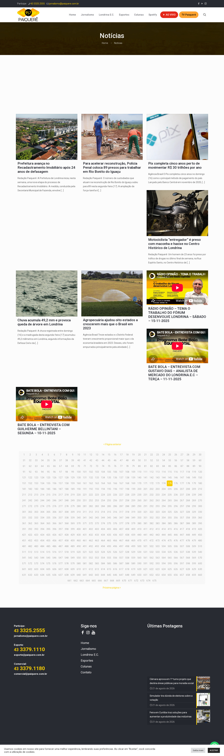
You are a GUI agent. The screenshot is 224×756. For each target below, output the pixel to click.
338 (67, 517)
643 (97, 575)
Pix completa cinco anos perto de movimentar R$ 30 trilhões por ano (175, 165)
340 (79, 517)
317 (121, 512)
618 (127, 569)
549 (73, 557)
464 (103, 540)
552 (91, 557)
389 (194, 523)
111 (145, 472)
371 (85, 523)
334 (42, 517)
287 (121, 506)
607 (60, 569)
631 (24, 575)
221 (85, 494)
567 (182, 557)
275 (48, 506)
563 (158, 557)
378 (127, 523)
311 (85, 512)
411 (145, 529)
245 (48, 500)
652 (151, 575)
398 (67, 529)
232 (151, 494)
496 (115, 546)
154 (42, 483)
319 (133, 512)
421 (24, 535)
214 (42, 494)
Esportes (87, 660)
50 (139, 460)
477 (182, 540)
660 (200, 575)
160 (79, 483)
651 (145, 575)
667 (106, 580)
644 (103, 575)
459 (73, 540)
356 (176, 517)
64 (42, 466)
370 (79, 523)
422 (30, 535)
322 (151, 512)
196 (115, 489)
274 (42, 506)
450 (200, 535)
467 (121, 540)
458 (67, 540)
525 (109, 552)
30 (200, 454)
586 (115, 563)
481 (24, 546)
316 (115, 512)
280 (79, 506)
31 (24, 460)
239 (194, 494)
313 (97, 512)
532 (151, 552)
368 (67, 523)
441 (145, 535)
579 (73, 563)
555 (109, 557)
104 (103, 472)
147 (182, 477)
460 (79, 540)
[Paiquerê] (28, 14)
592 (151, 563)
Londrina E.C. (90, 655)
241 (24, 500)
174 (164, 483)
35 (48, 460)
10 (78, 454)
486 (54, 546)
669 (118, 580)
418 (188, 529)
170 (139, 483)
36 (54, 460)
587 (121, 563)
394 (42, 529)
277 (60, 506)
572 (30, 563)
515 (48, 552)
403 (97, 529)
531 (145, 552)
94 (42, 472)
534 (164, 552)
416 (176, 529)
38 (66, 460)
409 (133, 529)
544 (42, 557)
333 (36, 517)
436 (115, 535)
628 (188, 569)
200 (139, 489)
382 (151, 523)
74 (103, 466)
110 (139, 472)
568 (188, 557)
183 (36, 489)
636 (54, 575)
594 (164, 563)
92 (30, 472)
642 (91, 575)
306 (54, 512)
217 (60, 494)
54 (163, 460)
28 (188, 454)
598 (188, 563)
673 (142, 580)
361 (24, 523)
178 (188, 483)
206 (176, 489)
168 (127, 483)
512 (30, 552)
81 (145, 466)
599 (194, 563)
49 (133, 460)
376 (115, 523)
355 (170, 517)
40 (78, 460)
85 (169, 466)
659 (194, 575)
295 (170, 506)
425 (48, 535)
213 (36, 494)
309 (73, 512)
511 (24, 552)
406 (115, 529)
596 (176, 563)
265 (170, 500)
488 (67, 546)
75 (109, 466)
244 (42, 500)
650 (139, 575)
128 (67, 477)
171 (145, 483)
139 (133, 477)
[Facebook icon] (198, 3)
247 (60, 500)
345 (109, 517)
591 (145, 563)
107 (121, 472)
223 (97, 494)
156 (54, 483)
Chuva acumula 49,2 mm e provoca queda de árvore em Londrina (44, 322)
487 (60, 546)
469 (133, 540)
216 (54, 494)
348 (127, 517)
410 (139, 529)
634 (42, 575)
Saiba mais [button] (198, 750)
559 (133, 557)
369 (73, 523)
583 (97, 563)
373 (97, 523)
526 (115, 552)
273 (36, 506)
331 (24, 517)
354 (164, 517)
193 (97, 489)
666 (100, 580)
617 (121, 569)
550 (79, 557)
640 (79, 575)
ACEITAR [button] (214, 750)
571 (24, 563)
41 (84, 460)
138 (127, 477)
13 (97, 454)
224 (103, 494)
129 (73, 477)
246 (54, 500)
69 (72, 466)
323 (158, 512)
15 (109, 454)
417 (182, 529)
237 (182, 494)
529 (133, 552)
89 (194, 466)
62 (30, 466)
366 (54, 523)
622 (151, 569)
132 (91, 477)
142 (151, 477)
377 (121, 523)
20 (139, 454)
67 (60, 466)
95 (48, 472)
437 (121, 535)
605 (48, 569)
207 (182, 489)
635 (48, 575)
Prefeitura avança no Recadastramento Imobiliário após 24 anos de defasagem (46, 167)
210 (200, 489)
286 (115, 506)
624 (164, 569)
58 (188, 460)
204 (164, 489)
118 (188, 472)
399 (73, 529)
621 (145, 569)
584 (103, 563)
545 (48, 557)
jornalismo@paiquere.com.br (64, 3)
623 (158, 569)
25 (169, 454)
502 (151, 546)
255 (109, 500)
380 (139, 523)
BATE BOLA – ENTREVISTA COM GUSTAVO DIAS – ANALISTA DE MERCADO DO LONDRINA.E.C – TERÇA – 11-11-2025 (174, 373)
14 (103, 454)
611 (85, 569)
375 (109, 523)
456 (54, 540)
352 (151, 517)
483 (36, 546)
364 (42, 523)
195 (109, 489)
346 (115, 517)
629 (194, 569)
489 (73, 546)
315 (109, 512)
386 (176, 523)
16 (115, 454)
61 (24, 466)
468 (127, 540)
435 (109, 535)
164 (103, 483)
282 (91, 506)
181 (24, 489)
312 (91, 512)
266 (176, 500)
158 (67, 483)
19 (133, 454)
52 (151, 460)
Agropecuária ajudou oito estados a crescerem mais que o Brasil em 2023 (110, 324)
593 (158, 563)
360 (200, 517)
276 (54, 506)
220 (79, 494)
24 (163, 454)
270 (200, 500)
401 (85, 529)
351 (145, 517)
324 (164, 512)
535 (170, 552)
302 (30, 512)
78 (127, 466)
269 (194, 500)
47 (121, 460)
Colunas (86, 666)
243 (36, 500)
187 (60, 489)
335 (48, 517)
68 (66, 466)
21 (145, 454)
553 (97, 557)
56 (175, 460)
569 (194, 557)
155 (48, 483)
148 (188, 477)
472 (151, 540)
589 (133, 563)
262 (151, 500)
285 (109, 506)
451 (24, 540)
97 (60, 472)
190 (79, 489)
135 (109, 477)
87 (182, 466)
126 (54, 477)
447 (182, 535)
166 (115, 483)
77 (121, 466)
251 (85, 500)
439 (133, 535)
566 (176, 557)
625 (170, 569)
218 (67, 494)
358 (188, 517)
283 (97, 506)
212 (30, 494)
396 (54, 529)
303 (36, 512)
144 (164, 477)
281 (85, 506)
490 (79, 546)
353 (158, 517)
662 (76, 580)
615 (109, 569)
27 (182, 454)
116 (176, 472)
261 (145, 500)
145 (170, 477)
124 (42, 477)
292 (151, 506)
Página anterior (113, 444)
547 (60, 557)
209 (194, 489)
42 (91, 460)
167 (121, 483)
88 (188, 466)
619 (133, 569)
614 (103, 569)
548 (67, 557)
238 (188, 494)
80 (139, 466)
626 (176, 569)
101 (85, 472)
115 (170, 472)
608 (67, 569)
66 (54, 466)
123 (36, 477)
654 (164, 575)
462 (91, 540)
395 (48, 529)
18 (127, 454)
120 (200, 472)
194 (103, 489)
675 (154, 580)
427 (60, 535)
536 (176, 552)
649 (133, 575)
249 (73, 500)
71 (84, 466)
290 (139, 506)
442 (151, 535)
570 (200, 557)
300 (200, 506)
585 (109, 563)
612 (91, 569)
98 (66, 472)
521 (85, 552)
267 (182, 500)
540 (200, 552)
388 (188, 523)
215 (48, 494)
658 (188, 575)
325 (170, 512)
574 (42, 563)
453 (36, 540)
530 (139, 552)
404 (103, 529)
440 (139, 535)
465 (109, 540)
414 (164, 529)
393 (36, 529)
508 (188, 546)
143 (158, 477)
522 (91, 552)
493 (97, 546)
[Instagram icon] (205, 3)
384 (164, 523)
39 (72, 460)
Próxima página (111, 587)
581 (85, 563)
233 (158, 494)
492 (91, 546)
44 (103, 460)
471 (145, 540)
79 (133, 466)
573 (36, 563)
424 (42, 535)
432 (91, 535)
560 (139, 557)
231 (145, 494)
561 (145, 557)
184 (42, 489)
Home (105, 43)
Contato (86, 672)
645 (109, 575)
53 (157, 460)
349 (133, 517)
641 (85, 575)
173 (158, 483)
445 (170, 535)
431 (85, 535)
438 (127, 535)
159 (73, 483)
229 (133, 494)
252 (91, 500)
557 (121, 557)
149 (194, 477)
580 (79, 563)
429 (73, 535)
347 (121, 517)
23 (157, 454)
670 (124, 580)
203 (158, 489)
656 (176, 575)
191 (85, 489)
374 (103, 523)
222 (91, 494)
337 (60, 517)
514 (42, 552)
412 (151, 529)
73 (97, 466)
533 (158, 552)
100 (79, 472)
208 (188, 489)
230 (139, 494)
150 (200, 477)
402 (91, 529)
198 (127, 489)
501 (145, 546)
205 (170, 489)
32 (30, 460)
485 (48, 546)
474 (164, 540)
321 (145, 512)
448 (188, 535)
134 (103, 477)
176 (176, 483)
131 (85, 477)
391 (24, 529)
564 (164, 557)
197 (121, 489)
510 (200, 546)
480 (200, 540)
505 (170, 546)
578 (67, 563)
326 (176, 512)
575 (48, 563)
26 (175, 454)
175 (170, 483)
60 (200, 460)
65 (48, 466)
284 (103, 506)
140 (139, 477)
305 (48, 512)
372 (91, 523)
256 (115, 500)
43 (97, 460)
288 (127, 506)
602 (30, 569)
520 (79, 552)
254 (103, 500)
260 (139, 500)
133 (97, 477)
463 (97, 540)
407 (121, 529)
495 (109, 546)
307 (60, 512)
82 (151, 466)
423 (36, 535)
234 (164, 494)
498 (127, 546)
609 (73, 569)
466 (115, 540)
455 (48, 540)
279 (73, 506)
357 (182, 517)
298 (188, 506)
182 (30, 489)
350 (139, 517)
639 (73, 575)
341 (85, 517)
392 (30, 529)
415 (170, 529)
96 (54, 472)
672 (136, 580)
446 (176, 535)
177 (182, 483)
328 (188, 512)
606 (54, 569)
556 (115, 557)
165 (109, 483)
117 (182, 472)
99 (72, 472)
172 (151, 483)
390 (200, 523)
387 (182, 523)
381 (145, 523)
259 (133, 500)
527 (121, 552)
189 (73, 489)
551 (85, 557)
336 (54, 517)
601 (24, 569)
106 (115, 472)
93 (36, 472)
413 (158, 529)
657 (182, 575)
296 (176, 506)
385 (170, 523)
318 (127, 512)
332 (30, 517)
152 (30, 483)
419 (194, 529)
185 (48, 489)
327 (182, 512)
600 (200, 563)
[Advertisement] (112, 83)
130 (79, 477)
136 (115, 477)
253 (97, 500)
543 (36, 557)
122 (30, 477)
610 (79, 569)
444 (164, 535)
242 (30, 500)
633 (36, 575)
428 (67, 535)
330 (200, 512)
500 (139, 546)
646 (115, 575)
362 (30, 523)
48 (127, 460)
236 (176, 494)
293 (158, 506)
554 (103, 557)
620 (139, 569)
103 (97, 472)
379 (133, 523)
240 (200, 494)
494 (103, 546)
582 (91, 563)
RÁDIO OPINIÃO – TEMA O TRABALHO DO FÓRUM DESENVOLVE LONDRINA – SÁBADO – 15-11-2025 (177, 315)
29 (194, 454)
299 (194, 506)
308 (67, 512)
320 (139, 512)
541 (24, 557)
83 (157, 466)
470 (139, 540)
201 (145, 489)
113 (158, 472)
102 (91, 472)
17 (121, 454)
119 (194, 472)
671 (130, 580)
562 (151, 557)
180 (200, 483)
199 (133, 489)
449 (194, 535)
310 (79, 512)
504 (164, 546)
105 (109, 472)
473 (158, 540)
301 (24, 512)
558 (127, 557)
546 (54, 557)
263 (158, 500)
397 (60, 529)
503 (158, 546)
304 (42, 512)
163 (97, 483)
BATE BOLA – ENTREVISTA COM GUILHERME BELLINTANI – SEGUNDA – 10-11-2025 (44, 429)
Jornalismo (88, 649)
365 (48, 523)
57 (182, 460)
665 (94, 580)
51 (145, 460)
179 (194, 483)
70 (78, 466)
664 (88, 580)
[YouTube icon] (202, 3)
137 (121, 477)
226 (115, 494)
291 (145, 506)
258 (127, 500)
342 (91, 517)
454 (42, 540)
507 (182, 546)
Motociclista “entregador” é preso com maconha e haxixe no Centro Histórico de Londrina (174, 244)
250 (79, 500)
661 (69, 580)
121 (24, 477)
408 (127, 529)
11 (84, 454)
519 (73, 552)
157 (60, 483)
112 (151, 472)
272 (30, 506)
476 (176, 540)
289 (133, 506)
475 (170, 540)
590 (139, 563)
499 (133, 546)
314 (103, 512)
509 (194, 546)
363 (36, 523)
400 (79, 529)
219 (73, 494)
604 (42, 569)
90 (200, 466)
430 (79, 535)
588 (127, 563)
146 (176, 477)
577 (60, 563)
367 (60, 523)
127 (60, 477)
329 (194, 512)
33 (36, 460)
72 (91, 466)
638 (67, 575)
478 (188, 540)
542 (30, 557)
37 (60, 460)
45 (109, 460)
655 (170, 575)
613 (97, 569)
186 (54, 489)
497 (121, 546)
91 (24, 472)
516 (54, 552)
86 (175, 466)
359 (194, 517)
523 (97, 552)
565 (170, 557)
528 (127, 552)
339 (73, 517)
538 (188, 552)
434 (103, 535)
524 (103, 552)
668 (112, 580)
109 (133, 472)
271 (24, 506)
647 (121, 575)
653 (158, 575)
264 (164, 500)
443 (158, 535)
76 (115, 466)
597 (182, 563)
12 (91, 454)
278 (67, 506)
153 (36, 483)
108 (127, 472)
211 (24, 494)
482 (30, 546)
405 (109, 529)
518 (67, 552)
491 (85, 546)
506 (176, 546)
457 (60, 540)
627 (182, 569)
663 (82, 580)
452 (30, 540)
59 (194, 460)
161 (85, 483)
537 (182, 552)
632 (30, 575)
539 (194, 552)
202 (151, 489)
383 (158, 523)
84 (163, 466)
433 (97, 535)
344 (103, 517)
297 (182, 506)
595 (170, 563)
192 (91, 489)
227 (121, 494)
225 (109, 494)
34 (42, 460)
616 (115, 569)
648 (127, 575)
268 (188, 500)
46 (115, 460)
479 (194, 540)
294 (164, 506)
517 (60, 552)
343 (97, 517)
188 (67, 489)
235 (170, 494)
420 (200, 529)
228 (127, 494)
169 (133, 483)
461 (85, 540)
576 (54, 563)
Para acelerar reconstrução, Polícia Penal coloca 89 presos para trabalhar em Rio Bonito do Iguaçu (112, 167)
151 (24, 483)
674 (148, 580)
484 (42, 546)
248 (67, 500)
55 (169, 460)
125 (48, 477)
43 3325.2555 (38, 3)
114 (164, 472)
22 (151, 454)
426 (54, 535)
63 (36, 466)
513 (36, 552)
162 (91, 483)
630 (200, 569)
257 (121, 500)
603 (36, 569)
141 (145, 477)
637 (60, 575)
